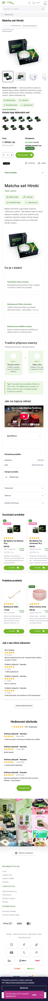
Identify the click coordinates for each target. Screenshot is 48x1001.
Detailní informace (9, 109)
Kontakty (5, 882)
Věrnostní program (8, 898)
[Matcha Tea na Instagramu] (11, 944)
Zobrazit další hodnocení (24, 706)
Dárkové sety (14, 477)
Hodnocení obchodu (24, 721)
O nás (4, 871)
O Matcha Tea (7, 875)
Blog (39, 934)
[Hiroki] (21, 119)
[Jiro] (29, 119)
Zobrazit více (24, 788)
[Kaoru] (29, 127)
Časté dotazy (6, 895)
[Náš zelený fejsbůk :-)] (24, 944)
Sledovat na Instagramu (26, 853)
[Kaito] (21, 127)
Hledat (43, 9)
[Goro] (13, 119)
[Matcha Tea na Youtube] (11, 952)
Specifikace (12, 436)
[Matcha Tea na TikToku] (36, 944)
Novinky (5, 902)
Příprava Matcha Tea (9, 891)
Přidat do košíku (22, 155)
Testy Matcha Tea (24, 937)
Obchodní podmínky (9, 911)
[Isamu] (13, 127)
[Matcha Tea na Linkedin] (9, 960)
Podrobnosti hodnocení (29, 25)
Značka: (7, 31)
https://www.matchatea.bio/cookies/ (19, 983)
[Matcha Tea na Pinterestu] (36, 952)
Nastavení (24, 988)
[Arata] (5, 119)
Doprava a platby (8, 878)
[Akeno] (5, 127)
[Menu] (45, 3)
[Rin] (37, 119)
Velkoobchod (32, 934)
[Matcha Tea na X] (24, 952)
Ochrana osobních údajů (10, 915)
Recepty (9, 934)
